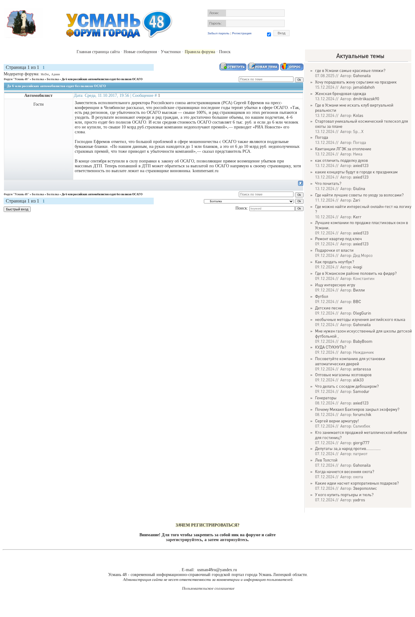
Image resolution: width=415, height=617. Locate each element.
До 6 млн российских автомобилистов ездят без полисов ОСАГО (102, 79)
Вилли (359, 289)
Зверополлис (365, 488)
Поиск (225, 51)
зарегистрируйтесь (184, 539)
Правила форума (200, 51)
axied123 (361, 165)
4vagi (357, 266)
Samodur (361, 391)
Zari (356, 200)
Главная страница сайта (98, 51)
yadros (359, 499)
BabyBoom (362, 341)
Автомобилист (38, 95)
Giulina (359, 188)
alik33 (358, 379)
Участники (171, 51)
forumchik (362, 414)
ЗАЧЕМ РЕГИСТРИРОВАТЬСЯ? (207, 525)
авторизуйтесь (234, 539)
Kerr (357, 216)
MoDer (45, 74)
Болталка (38, 79)
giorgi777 (361, 442)
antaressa (362, 368)
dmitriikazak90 (366, 98)
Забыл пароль (218, 33)
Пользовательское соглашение (208, 588)
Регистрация (242, 33)
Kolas (358, 115)
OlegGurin (362, 312)
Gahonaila (362, 75)
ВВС (357, 301)
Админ (55, 74)
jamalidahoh (364, 87)
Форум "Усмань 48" (16, 79)
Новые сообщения (140, 51)
